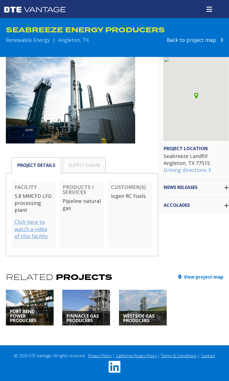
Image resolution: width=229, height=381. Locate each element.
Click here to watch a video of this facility (31, 229)
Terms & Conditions (179, 355)
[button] (196, 96)
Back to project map (193, 40)
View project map (202, 277)
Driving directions (186, 170)
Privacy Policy (99, 355)
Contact (208, 355)
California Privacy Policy (136, 355)
